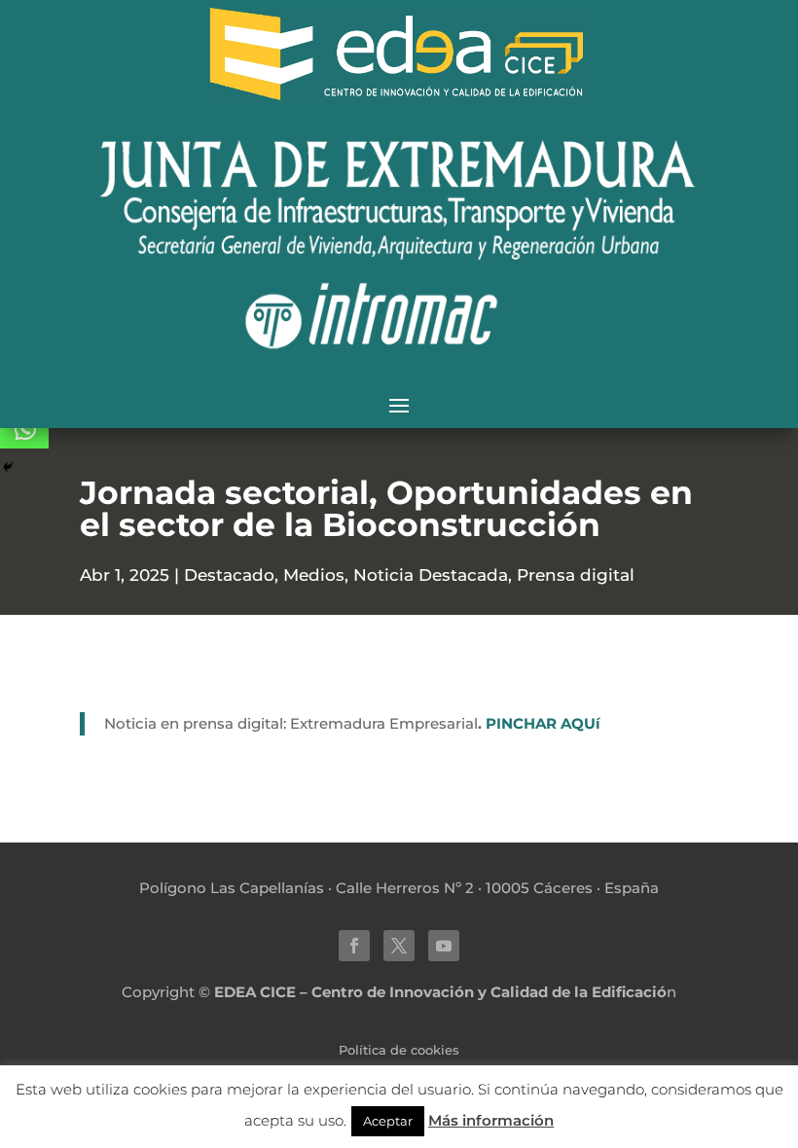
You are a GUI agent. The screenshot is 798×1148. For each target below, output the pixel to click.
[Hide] (8, 467)
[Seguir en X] (399, 945)
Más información (491, 1120)
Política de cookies (399, 1050)
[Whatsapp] (24, 429)
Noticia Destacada (430, 575)
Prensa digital (576, 575)
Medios (314, 575)
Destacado (229, 575)
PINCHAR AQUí (543, 723)
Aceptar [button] (388, 1121)
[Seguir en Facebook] (354, 945)
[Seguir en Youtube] (443, 945)
